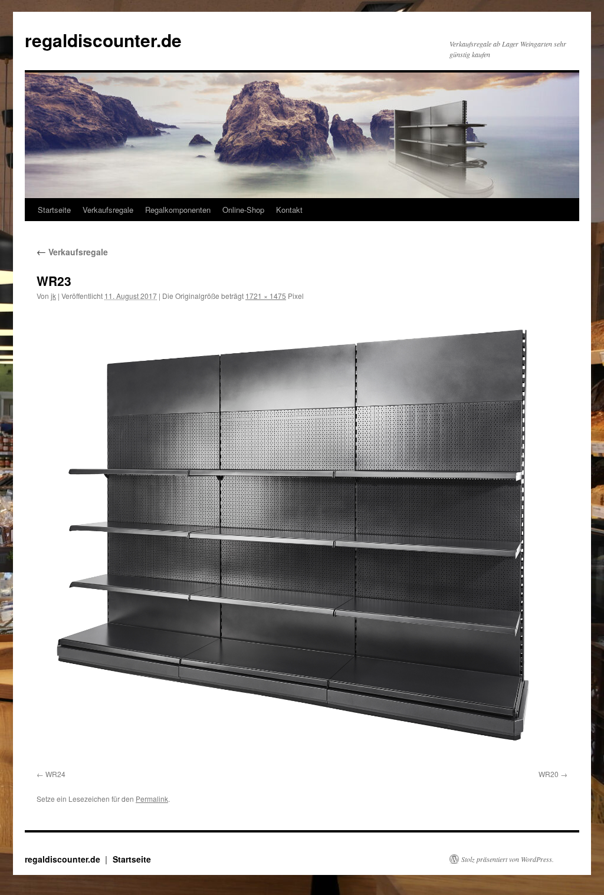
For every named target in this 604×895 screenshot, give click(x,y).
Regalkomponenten (178, 209)
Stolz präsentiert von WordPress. (507, 859)
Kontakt (289, 209)
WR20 (549, 774)
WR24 (55, 774)
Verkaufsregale (108, 209)
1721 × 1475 (265, 296)
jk (53, 296)
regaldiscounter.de (103, 39)
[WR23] (302, 537)
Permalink (152, 799)
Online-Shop (243, 209)
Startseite (54, 209)
